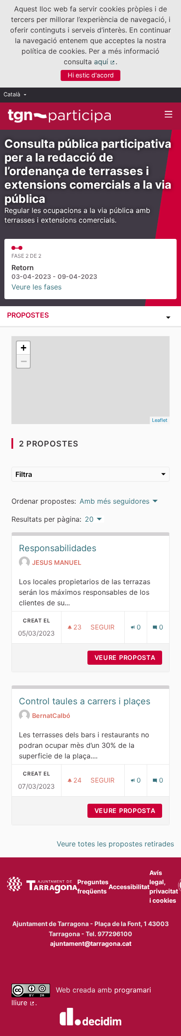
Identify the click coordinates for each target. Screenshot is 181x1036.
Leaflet (159, 420)
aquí (105, 61)
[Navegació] (169, 114)
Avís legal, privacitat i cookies (163, 886)
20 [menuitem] (89, 519)
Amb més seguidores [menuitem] (114, 501)
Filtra (23, 474)
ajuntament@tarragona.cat (90, 943)
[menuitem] (17, 95)
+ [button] (23, 347)
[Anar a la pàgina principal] (59, 116)
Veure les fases (36, 286)
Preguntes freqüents (93, 886)
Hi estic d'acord (91, 75)
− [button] (24, 361)
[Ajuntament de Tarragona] (42, 886)
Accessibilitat (129, 886)
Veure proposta (128, 657)
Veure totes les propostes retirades (115, 843)
